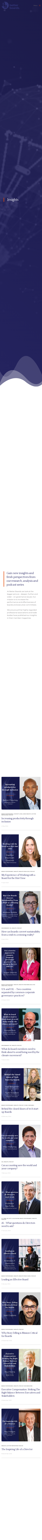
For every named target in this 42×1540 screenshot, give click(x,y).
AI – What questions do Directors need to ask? (18, 1225)
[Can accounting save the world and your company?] (21, 1141)
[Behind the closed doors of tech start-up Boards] (21, 1084)
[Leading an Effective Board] (21, 1255)
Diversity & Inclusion (20, 814)
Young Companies (29, 1105)
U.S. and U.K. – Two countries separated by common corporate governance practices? (18, 992)
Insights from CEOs (24, 871)
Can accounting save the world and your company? (19, 1167)
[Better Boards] (10, 5)
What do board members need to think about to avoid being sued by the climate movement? (20, 1052)
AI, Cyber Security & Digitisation (10, 1218)
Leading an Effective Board (14, 1279)
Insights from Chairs (25, 1276)
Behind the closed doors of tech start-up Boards (20, 1110)
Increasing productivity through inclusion (17, 820)
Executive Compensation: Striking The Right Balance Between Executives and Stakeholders (20, 1392)
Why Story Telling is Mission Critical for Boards (19, 1335)
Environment (5, 928)
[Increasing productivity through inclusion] (21, 793)
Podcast (10, 815)
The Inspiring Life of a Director (17, 1449)
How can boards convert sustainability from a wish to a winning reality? (20, 933)
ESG (10, 928)
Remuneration (28, 1386)
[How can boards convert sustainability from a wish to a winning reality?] (21, 907)
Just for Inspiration (12, 1445)
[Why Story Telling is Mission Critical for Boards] (21, 1308)
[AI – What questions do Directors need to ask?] (21, 1197)
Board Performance (7, 814)
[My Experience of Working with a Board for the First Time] (21, 850)
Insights (28, 814)
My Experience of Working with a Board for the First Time (18, 877)
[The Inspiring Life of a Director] (21, 1425)
